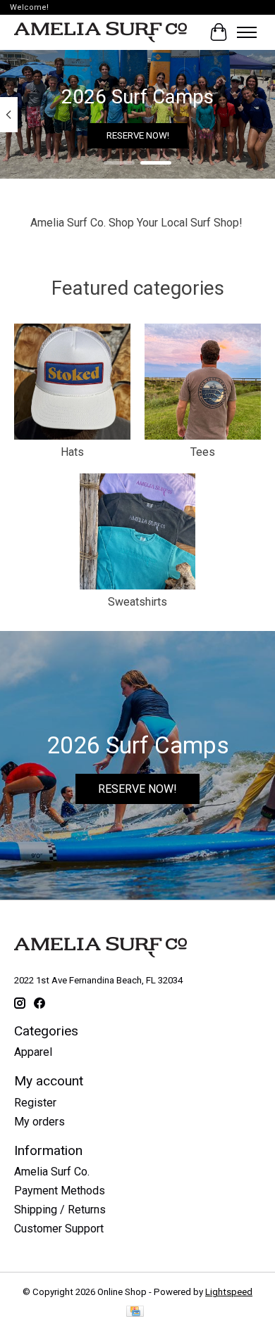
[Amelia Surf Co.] (100, 32)
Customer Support (59, 1228)
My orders (39, 1121)
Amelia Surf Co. (52, 1171)
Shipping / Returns (60, 1209)
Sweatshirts (137, 601)
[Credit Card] (135, 1312)
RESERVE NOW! (137, 135)
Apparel (33, 1052)
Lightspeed (228, 1292)
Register (35, 1102)
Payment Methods (59, 1190)
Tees (202, 452)
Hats (72, 452)
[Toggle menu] (247, 32)
